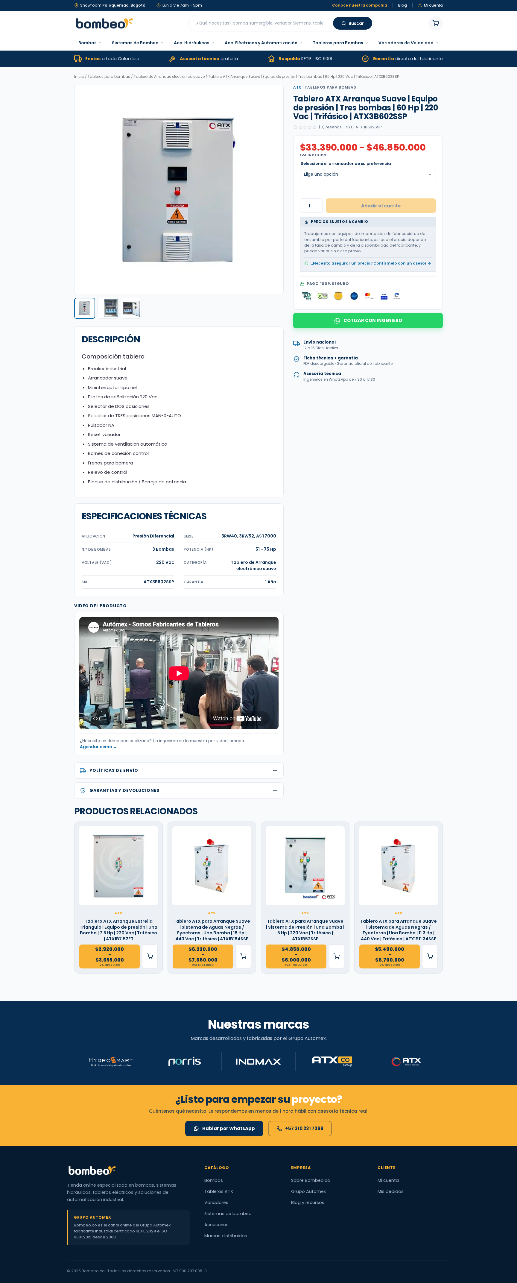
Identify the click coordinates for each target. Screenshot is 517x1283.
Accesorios (216, 1225)
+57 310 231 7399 (304, 1128)
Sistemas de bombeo (228, 1214)
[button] (84, 308)
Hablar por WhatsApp (228, 1128)
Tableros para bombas (109, 76)
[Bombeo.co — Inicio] (104, 23)
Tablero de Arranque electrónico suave (169, 76)
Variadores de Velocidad (406, 43)
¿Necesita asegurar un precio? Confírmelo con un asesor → (371, 263)
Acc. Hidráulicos (191, 43)
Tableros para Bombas (338, 43)
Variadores (216, 1202)
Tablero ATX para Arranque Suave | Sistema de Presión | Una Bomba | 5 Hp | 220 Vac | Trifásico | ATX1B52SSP (305, 930)
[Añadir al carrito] (150, 956)
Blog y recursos (307, 1202)
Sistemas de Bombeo (135, 43)
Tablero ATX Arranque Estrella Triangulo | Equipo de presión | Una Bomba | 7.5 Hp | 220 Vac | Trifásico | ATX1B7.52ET (118, 930)
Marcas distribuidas (225, 1236)
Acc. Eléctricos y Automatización (261, 43)
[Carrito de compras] (435, 23)
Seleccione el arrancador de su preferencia (346, 164)
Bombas (87, 43)
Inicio (79, 76)
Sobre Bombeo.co (310, 1180)
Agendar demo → (98, 747)
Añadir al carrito (381, 206)
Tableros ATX (218, 1191)
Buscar (356, 23)
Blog (402, 5)
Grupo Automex (308, 1191)
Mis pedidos (391, 1191)
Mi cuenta (388, 1180)
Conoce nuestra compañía (359, 5)
